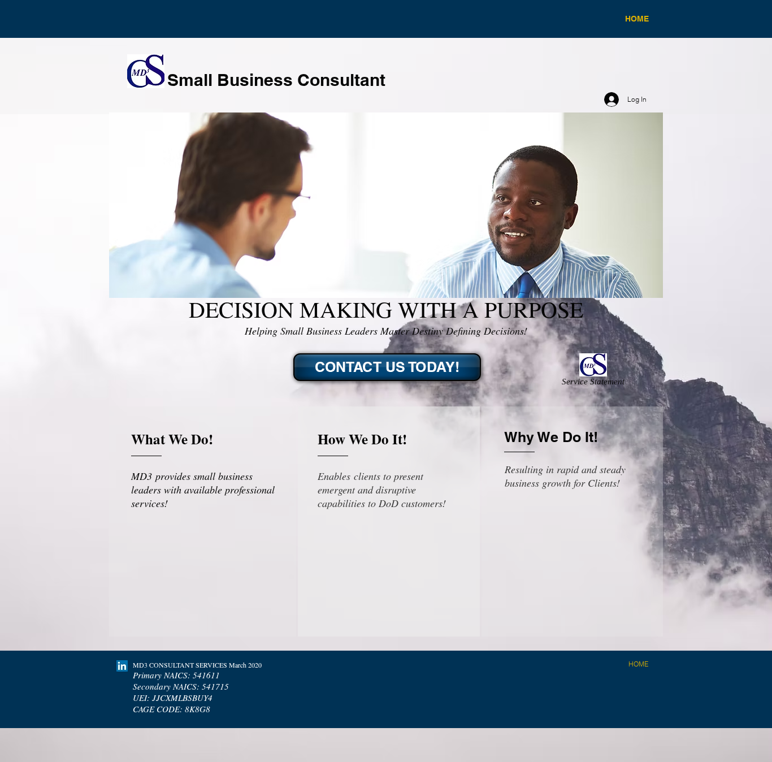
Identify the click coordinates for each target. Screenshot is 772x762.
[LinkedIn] (122, 666)
